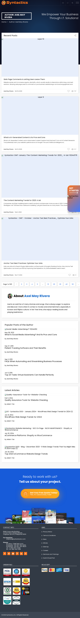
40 (67, 284)
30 (60, 284)
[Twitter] (8, 553)
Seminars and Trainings (51, 554)
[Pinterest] (17, 553)
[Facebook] (4, 553)
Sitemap (46, 547)
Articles (45, 543)
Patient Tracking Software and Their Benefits (25, 348)
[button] (67, 3)
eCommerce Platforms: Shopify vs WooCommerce (28, 435)
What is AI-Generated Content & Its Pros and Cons (24, 137)
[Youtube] (13, 553)
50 (73, 284)
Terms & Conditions (49, 535)
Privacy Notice (47, 532)
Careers (45, 550)
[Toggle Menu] (77, 2)
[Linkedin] (21, 553)
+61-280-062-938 (15, 549)
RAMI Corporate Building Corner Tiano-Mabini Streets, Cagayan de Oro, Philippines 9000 (14, 533)
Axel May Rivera (37, 296)
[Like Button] (69, 91)
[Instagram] (25, 553)
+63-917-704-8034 (20, 546)
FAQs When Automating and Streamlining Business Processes (33, 361)
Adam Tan (10, 404)
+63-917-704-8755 (20, 545)
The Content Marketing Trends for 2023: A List (22, 200)
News (44, 539)
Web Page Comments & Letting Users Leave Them (24, 79)
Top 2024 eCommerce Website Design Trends (26, 454)
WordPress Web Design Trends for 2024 (23, 417)
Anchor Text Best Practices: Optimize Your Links (23, 263)
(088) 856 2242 (18, 543)
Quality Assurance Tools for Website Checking (26, 400)
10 (48, 284)
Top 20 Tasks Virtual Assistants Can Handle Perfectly (29, 374)
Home (4, 22)
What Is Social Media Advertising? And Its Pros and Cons (31, 334)
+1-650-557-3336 (14, 548)
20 (54, 284)
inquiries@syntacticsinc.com (16, 539)
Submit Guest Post (49, 558)
